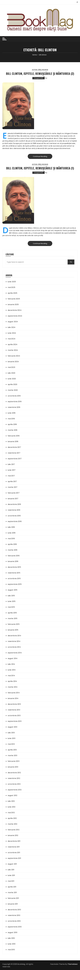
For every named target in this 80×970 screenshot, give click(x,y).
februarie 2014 (14, 693)
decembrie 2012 (14, 772)
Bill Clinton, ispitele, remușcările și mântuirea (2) (40, 73)
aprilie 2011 (12, 887)
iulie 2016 (11, 527)
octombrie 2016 (14, 516)
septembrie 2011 (14, 858)
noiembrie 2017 (14, 453)
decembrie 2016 (14, 504)
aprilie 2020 (12, 384)
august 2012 (12, 795)
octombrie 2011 (14, 852)
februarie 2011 (13, 898)
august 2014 (13, 658)
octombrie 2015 (14, 578)
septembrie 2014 (15, 653)
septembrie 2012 (14, 790)
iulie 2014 (11, 664)
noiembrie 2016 (14, 510)
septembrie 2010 (15, 927)
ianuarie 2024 (13, 361)
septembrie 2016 (15, 521)
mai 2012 (11, 812)
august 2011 (12, 864)
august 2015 (12, 590)
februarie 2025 (14, 299)
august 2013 (12, 727)
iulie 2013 (11, 732)
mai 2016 (11, 538)
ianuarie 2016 (13, 561)
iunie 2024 (12, 333)
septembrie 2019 (14, 401)
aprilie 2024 (12, 344)
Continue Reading (40, 156)
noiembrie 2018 (14, 407)
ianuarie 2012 (13, 835)
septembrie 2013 (14, 721)
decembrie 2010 (14, 909)
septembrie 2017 (15, 458)
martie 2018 (12, 430)
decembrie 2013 (14, 704)
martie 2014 (13, 687)
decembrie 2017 (14, 447)
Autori (34, 70)
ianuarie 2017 (13, 498)
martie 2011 (12, 892)
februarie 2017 (13, 493)
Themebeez (73, 964)
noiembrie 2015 (14, 573)
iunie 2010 (12, 944)
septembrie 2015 (15, 584)
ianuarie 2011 (13, 904)
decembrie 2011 (14, 841)
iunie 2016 (12, 533)
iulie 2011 (11, 869)
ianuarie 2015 (13, 630)
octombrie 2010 (14, 921)
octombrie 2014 (14, 647)
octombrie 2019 (14, 396)
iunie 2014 (12, 670)
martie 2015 (12, 618)
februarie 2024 (14, 356)
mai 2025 (11, 287)
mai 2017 (11, 476)
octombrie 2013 (14, 715)
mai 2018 (11, 418)
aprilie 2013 (12, 750)
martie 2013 (12, 755)
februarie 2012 (13, 830)
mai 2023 (11, 367)
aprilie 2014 (12, 681)
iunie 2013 (11, 738)
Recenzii (45, 70)
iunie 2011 (11, 875)
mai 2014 (11, 675)
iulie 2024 (11, 327)
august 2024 (13, 321)
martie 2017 (12, 487)
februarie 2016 (13, 555)
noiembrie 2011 (14, 847)
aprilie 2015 (12, 613)
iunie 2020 (12, 379)
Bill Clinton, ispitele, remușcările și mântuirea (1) (40, 168)
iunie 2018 (12, 413)
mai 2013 (11, 744)
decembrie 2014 (14, 635)
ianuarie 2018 (13, 441)
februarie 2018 (13, 436)
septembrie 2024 (15, 316)
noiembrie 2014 (14, 641)
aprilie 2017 (12, 481)
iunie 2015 (12, 601)
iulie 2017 (11, 464)
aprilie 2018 (12, 424)
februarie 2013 (13, 761)
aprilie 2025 (12, 293)
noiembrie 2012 (14, 778)
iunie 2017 (12, 470)
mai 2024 (11, 339)
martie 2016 (12, 550)
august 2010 (12, 932)
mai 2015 (11, 607)
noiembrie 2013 (14, 710)
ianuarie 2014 (13, 698)
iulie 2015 (11, 595)
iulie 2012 (11, 801)
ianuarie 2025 (13, 304)
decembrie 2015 (14, 567)
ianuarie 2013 (13, 767)
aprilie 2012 (12, 818)
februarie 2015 (13, 624)
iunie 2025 (12, 281)
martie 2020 (13, 390)
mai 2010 (11, 949)
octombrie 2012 (14, 784)
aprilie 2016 (12, 544)
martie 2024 (13, 350)
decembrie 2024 (14, 310)
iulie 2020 (11, 373)
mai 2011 (11, 881)
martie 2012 (12, 824)
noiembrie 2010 (14, 915)
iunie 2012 (11, 807)
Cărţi (40, 70)
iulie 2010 (11, 938)
